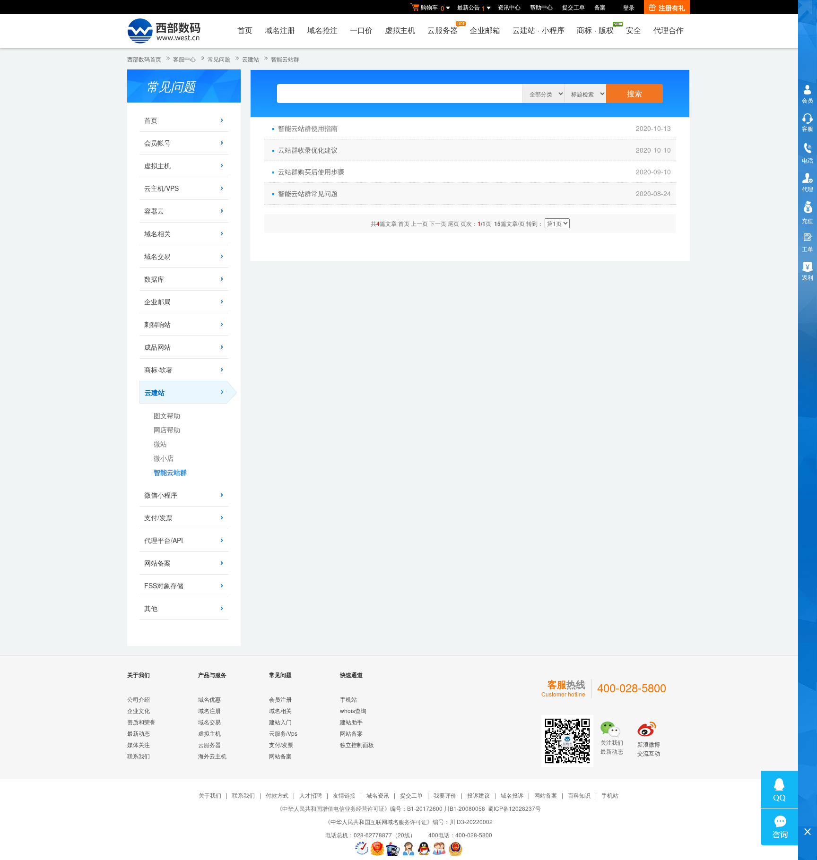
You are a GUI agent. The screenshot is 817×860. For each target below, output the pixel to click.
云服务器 (442, 30)
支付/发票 (158, 517)
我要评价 (445, 795)
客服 (807, 128)
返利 (807, 277)
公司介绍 (138, 699)
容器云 (154, 210)
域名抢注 (322, 30)
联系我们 (138, 756)
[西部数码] (163, 31)
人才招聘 (310, 795)
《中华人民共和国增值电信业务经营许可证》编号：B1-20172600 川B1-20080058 (381, 808)
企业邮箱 (485, 30)
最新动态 (138, 733)
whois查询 (353, 710)
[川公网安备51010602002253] (455, 849)
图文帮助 (167, 415)
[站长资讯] (393, 849)
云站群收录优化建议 (308, 150)
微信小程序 (160, 494)
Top (807, 815)
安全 (633, 30)
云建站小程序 (539, 30)
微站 (160, 443)
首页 (244, 30)
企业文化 (138, 710)
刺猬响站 (157, 324)
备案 (600, 7)
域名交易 (157, 256)
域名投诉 (512, 795)
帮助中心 (541, 7)
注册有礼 (672, 7)
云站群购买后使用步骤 (311, 171)
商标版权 (595, 30)
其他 (150, 608)
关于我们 (210, 795)
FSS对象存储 (163, 585)
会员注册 (280, 699)
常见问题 (219, 59)
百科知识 (579, 795)
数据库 (154, 279)
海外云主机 (212, 756)
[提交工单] (440, 849)
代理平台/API (163, 540)
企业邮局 (157, 301)
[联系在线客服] (408, 849)
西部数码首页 (144, 59)
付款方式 (277, 795)
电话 (807, 160)
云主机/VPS (161, 188)
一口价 (361, 30)
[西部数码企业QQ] (424, 849)
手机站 (348, 699)
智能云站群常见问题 (308, 193)
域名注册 (280, 30)
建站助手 (351, 722)
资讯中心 (509, 7)
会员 (807, 100)
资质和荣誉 (141, 722)
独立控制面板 (357, 744)
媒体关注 (138, 744)
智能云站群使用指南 (308, 128)
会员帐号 (157, 142)
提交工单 (573, 7)
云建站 (250, 59)
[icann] (362, 849)
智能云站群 (285, 59)
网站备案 (157, 563)
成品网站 (157, 347)
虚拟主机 (400, 30)
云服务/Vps (283, 733)
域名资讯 (377, 795)
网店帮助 (167, 429)
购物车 (432, 8)
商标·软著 (158, 369)
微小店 (164, 458)
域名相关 (157, 233)
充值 (807, 220)
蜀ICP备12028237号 (514, 808)
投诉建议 (478, 795)
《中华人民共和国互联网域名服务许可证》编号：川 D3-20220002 (409, 821)
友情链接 (344, 795)
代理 (807, 189)
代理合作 (668, 30)
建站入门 (280, 722)
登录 (628, 7)
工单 (807, 249)
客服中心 (184, 59)
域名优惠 (209, 699)
